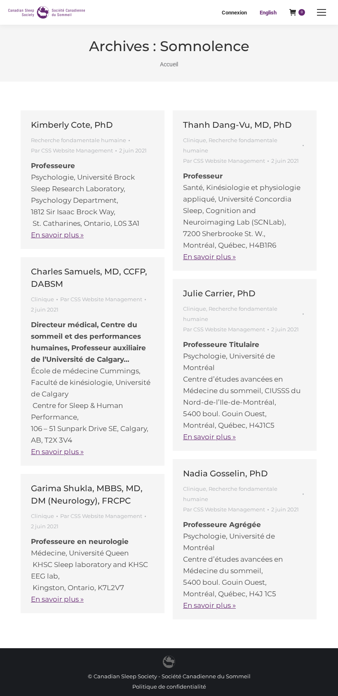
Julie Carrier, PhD (219, 293)
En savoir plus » (57, 235)
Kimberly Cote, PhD (72, 125)
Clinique (194, 140)
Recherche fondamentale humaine (78, 140)
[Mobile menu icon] (321, 12)
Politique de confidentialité (169, 686)
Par (72, 150)
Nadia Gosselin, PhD (225, 473)
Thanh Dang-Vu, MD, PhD (237, 125)
